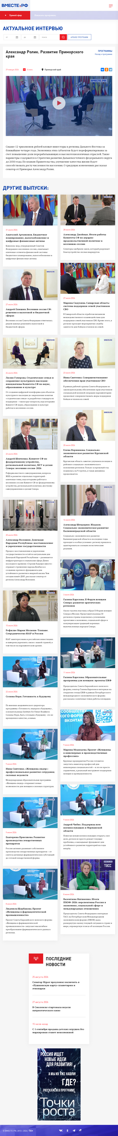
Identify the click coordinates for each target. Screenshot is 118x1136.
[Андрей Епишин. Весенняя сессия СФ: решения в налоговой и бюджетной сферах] (30, 284)
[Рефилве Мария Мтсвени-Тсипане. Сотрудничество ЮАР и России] (30, 605)
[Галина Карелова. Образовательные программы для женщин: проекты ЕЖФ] (87, 652)
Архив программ (79, 37)
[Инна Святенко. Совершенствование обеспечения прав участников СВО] (87, 353)
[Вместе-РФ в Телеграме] (74, 1130)
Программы (105, 51)
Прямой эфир (15, 15)
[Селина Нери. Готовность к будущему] (30, 671)
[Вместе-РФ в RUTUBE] (80, 1130)
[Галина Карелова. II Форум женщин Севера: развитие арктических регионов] (87, 574)
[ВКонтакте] (102, 69)
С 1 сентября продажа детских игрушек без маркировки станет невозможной (58, 1031)
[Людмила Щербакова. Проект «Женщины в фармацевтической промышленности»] (30, 884)
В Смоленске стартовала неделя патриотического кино (51, 1009)
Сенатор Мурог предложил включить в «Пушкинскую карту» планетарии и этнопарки (55, 985)
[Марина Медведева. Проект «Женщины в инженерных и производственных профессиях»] (87, 725)
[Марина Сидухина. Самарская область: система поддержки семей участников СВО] (87, 278)
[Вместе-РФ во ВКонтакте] (60, 1130)
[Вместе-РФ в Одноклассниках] (67, 1130)
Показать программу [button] (45, 15)
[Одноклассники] (106, 69)
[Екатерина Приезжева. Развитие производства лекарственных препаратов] (30, 812)
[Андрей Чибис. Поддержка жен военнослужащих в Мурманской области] (87, 799)
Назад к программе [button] (103, 54)
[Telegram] (110, 69)
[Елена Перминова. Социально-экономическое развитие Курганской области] (87, 425)
